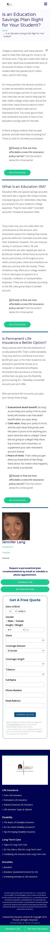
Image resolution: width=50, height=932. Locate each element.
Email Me (6, 552)
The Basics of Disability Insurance (19, 822)
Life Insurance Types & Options (18, 809)
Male (10, 621)
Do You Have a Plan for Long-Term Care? (22, 849)
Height (9, 625)
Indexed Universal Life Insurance (18, 805)
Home (5, 30)
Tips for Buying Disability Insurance (19, 832)
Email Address (13, 700)
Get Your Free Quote (37, 928)
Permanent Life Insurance (15, 800)
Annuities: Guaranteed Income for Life (21, 872)
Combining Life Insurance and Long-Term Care (25, 854)
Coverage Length (15, 659)
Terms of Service (32, 922)
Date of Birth (13, 606)
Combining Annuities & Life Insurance (20, 877)
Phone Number (14, 690)
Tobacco (10, 669)
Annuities (8, 867)
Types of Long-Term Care (15, 845)
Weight (19, 625)
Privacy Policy (16, 922)
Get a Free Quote (17, 172)
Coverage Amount (15, 645)
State (9, 635)
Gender (10, 617)
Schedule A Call (12, 928)
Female (20, 621)
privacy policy (14, 725)
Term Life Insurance (13, 795)
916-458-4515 (7, 547)
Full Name (11, 679)
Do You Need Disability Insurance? (19, 827)
